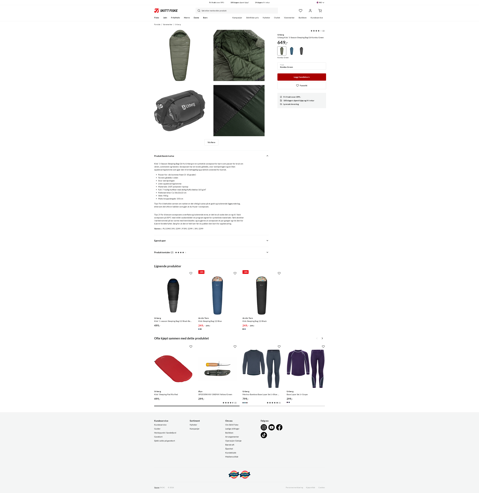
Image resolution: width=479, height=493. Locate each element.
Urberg (178, 24)
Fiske (156, 17)
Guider (157, 429)
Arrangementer (232, 437)
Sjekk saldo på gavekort (164, 441)
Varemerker (289, 17)
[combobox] (237, 11)
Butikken (303, 17)
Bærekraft (229, 445)
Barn (205, 17)
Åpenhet (229, 449)
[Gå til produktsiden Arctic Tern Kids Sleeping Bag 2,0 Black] (261, 295)
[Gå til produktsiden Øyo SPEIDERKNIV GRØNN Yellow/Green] (217, 369)
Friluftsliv (175, 17)
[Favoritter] (300, 10)
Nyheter (266, 17)
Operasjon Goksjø (233, 441)
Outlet (277, 17)
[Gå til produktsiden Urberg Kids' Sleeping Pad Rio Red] (173, 369)
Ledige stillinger (232, 429)
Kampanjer (237, 17)
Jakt (165, 17)
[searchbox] (239, 10)
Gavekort (158, 437)
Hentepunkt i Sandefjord (165, 433)
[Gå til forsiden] (166, 10)
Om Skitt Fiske (231, 425)
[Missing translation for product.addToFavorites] (191, 273)
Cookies (321, 488)
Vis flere (211, 142)
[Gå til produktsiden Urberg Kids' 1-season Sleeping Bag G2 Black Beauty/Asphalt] (173, 295)
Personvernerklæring (294, 488)
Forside (157, 24)
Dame (196, 17)
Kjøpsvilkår (310, 488)
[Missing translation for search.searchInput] (198, 10)
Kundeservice (317, 17)
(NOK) (159, 488)
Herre (187, 17)
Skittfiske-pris (252, 17)
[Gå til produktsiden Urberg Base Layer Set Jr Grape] (306, 369)
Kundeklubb (230, 453)
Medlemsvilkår (232, 457)
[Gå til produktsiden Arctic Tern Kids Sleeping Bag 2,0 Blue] (217, 295)
